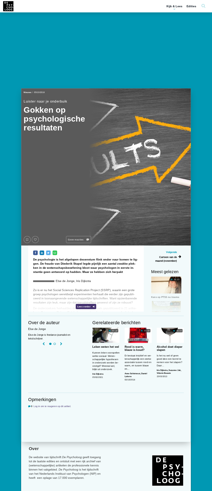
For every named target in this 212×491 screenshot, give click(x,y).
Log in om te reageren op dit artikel (52, 406)
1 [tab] (50, 344)
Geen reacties (76, 239)
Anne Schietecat (132, 373)
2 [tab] (54, 344)
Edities (191, 6)
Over (34, 448)
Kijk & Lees (174, 6)
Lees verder (84, 306)
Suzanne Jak (175, 370)
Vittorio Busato (164, 373)
